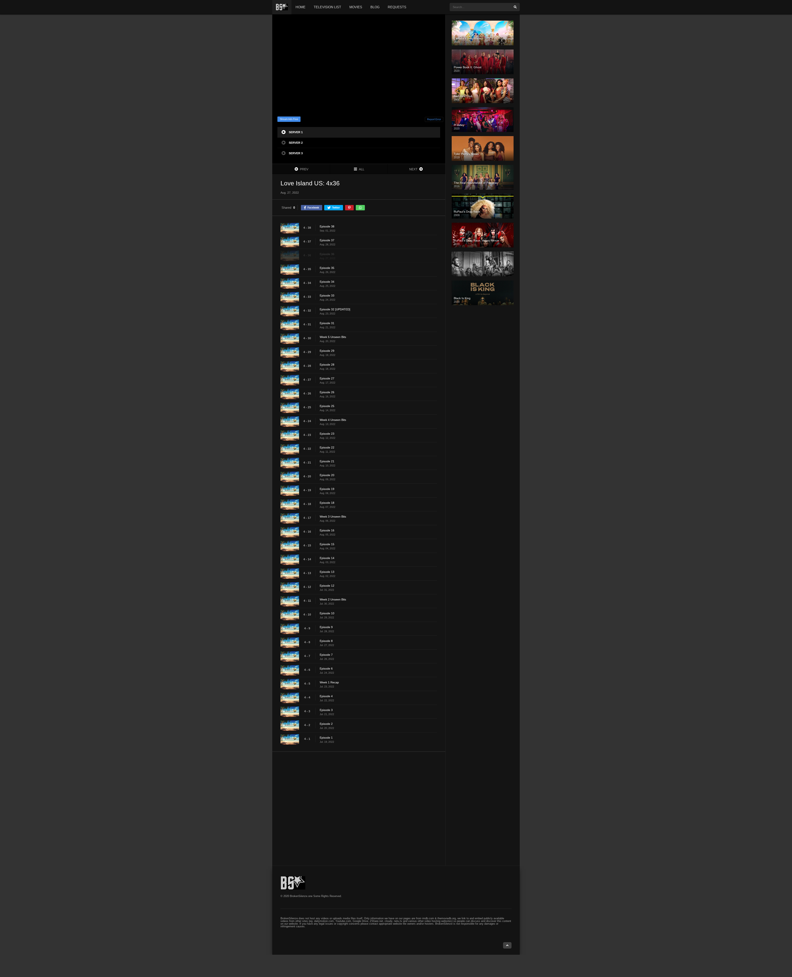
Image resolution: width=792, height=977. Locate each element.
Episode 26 (327, 392)
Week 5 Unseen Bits (333, 337)
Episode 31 (327, 323)
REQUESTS (397, 7)
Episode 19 (327, 489)
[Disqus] (358, 808)
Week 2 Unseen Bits (333, 599)
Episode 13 (327, 571)
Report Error (434, 119)
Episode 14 (327, 558)
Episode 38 (327, 226)
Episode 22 (327, 447)
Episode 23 (327, 433)
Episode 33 (327, 295)
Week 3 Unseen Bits (333, 516)
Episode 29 (327, 350)
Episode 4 (326, 696)
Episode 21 (327, 461)
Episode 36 (327, 254)
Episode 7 (326, 654)
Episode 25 (327, 406)
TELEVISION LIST (327, 7)
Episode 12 (327, 585)
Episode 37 (327, 240)
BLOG (375, 7)
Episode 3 (326, 710)
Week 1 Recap (329, 682)
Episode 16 (327, 530)
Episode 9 (326, 627)
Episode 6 (326, 668)
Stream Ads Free (289, 119)
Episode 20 (327, 475)
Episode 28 (327, 364)
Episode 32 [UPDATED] (335, 309)
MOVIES (355, 7)
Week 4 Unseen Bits (333, 419)
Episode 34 (327, 281)
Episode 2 (326, 723)
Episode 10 (327, 613)
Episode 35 (327, 268)
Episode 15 (327, 544)
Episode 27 (327, 378)
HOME (300, 7)
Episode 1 (326, 737)
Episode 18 (327, 502)
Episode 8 (326, 641)
